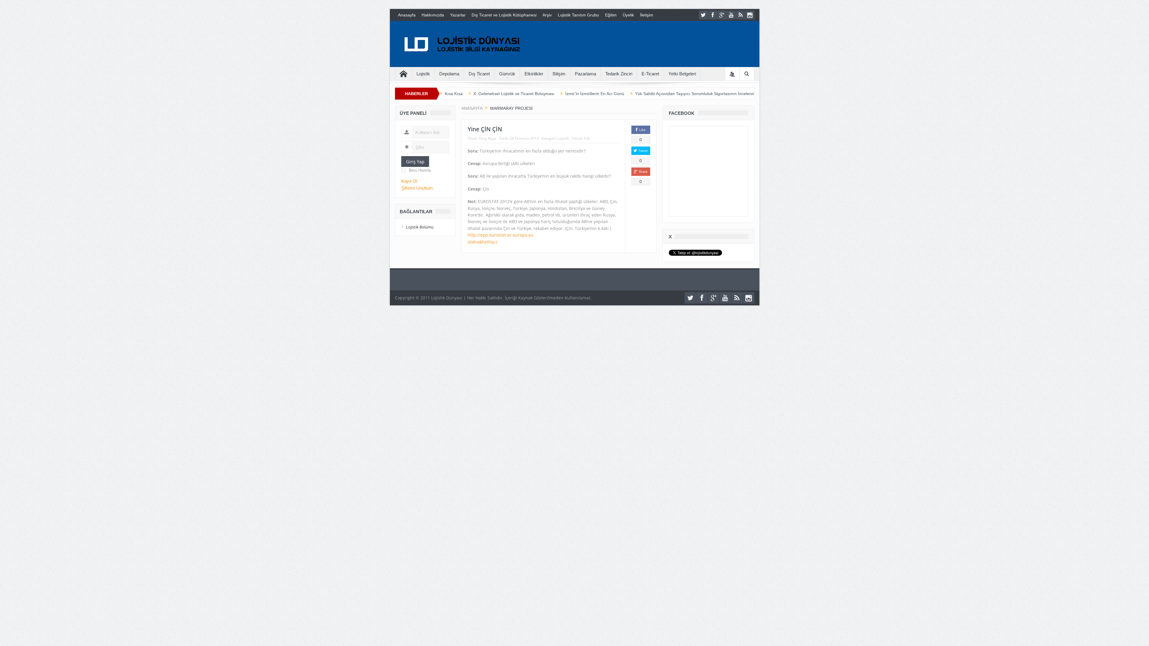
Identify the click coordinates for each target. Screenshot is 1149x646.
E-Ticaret (650, 73)
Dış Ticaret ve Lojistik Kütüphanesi (504, 15)
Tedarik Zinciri (618, 73)
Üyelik (628, 15)
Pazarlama (585, 73)
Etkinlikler (534, 73)
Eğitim (611, 15)
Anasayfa (407, 15)
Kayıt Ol (409, 181)
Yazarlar (458, 15)
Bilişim (559, 73)
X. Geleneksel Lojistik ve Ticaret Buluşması (513, 93)
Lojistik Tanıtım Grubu (578, 15)
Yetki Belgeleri (682, 73)
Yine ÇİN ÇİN (485, 129)
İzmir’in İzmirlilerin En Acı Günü (594, 93)
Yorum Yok (581, 138)
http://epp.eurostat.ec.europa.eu (501, 235)
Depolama (449, 73)
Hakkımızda (433, 15)
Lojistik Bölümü (420, 227)
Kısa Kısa (454, 93)
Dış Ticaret (479, 73)
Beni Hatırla (420, 170)
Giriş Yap (415, 161)
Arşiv (547, 15)
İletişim (646, 15)
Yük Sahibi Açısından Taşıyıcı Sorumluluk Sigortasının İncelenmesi (698, 93)
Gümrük (507, 73)
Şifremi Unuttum (417, 188)
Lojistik (423, 73)
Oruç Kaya (487, 138)
